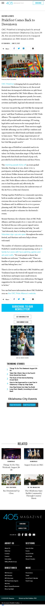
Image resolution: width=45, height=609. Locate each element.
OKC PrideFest (8, 84)
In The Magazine (34, 487)
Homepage (11, 461)
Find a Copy (29, 581)
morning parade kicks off (15, 165)
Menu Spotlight (9, 589)
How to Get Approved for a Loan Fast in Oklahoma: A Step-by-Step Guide (23, 383)
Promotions (29, 573)
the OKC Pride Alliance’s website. (22, 293)
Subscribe (38, 3)
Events (28, 551)
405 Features (11, 487)
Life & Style (29, 556)
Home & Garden (30, 559)
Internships (8, 559)
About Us (7, 548)
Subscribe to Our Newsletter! (22, 307)
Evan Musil (6, 43)
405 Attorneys (9, 578)
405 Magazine (10, 598)
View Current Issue (22, 322)
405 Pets (7, 583)
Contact (7, 553)
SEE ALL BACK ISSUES (22, 358)
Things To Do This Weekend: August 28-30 (24, 369)
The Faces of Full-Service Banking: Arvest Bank (21, 379)
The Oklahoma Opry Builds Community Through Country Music (34, 495)
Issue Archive (29, 548)
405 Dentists (8, 575)
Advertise (7, 551)
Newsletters (22, 528)
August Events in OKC (33, 465)
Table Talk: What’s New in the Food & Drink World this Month (22, 374)
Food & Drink (29, 553)
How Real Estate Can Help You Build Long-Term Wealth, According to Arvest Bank (23, 389)
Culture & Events (8, 16)
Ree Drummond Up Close (11, 492)
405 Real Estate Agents (11, 581)
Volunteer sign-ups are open (14, 234)
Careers (7, 556)
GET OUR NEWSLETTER (22, 317)
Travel (27, 575)
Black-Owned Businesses (12, 586)
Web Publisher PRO (31, 598)
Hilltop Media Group (11, 561)
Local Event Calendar (32, 578)
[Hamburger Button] (3, 3)
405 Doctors (8, 573)
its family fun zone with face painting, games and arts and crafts (22, 252)
